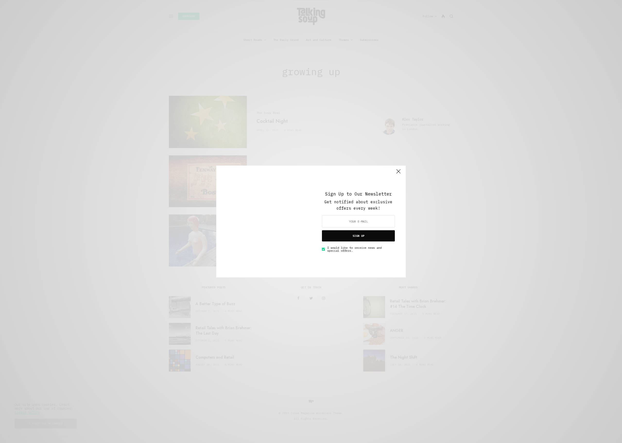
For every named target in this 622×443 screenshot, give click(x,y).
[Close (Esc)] (398, 173)
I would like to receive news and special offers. (354, 249)
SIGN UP (358, 236)
